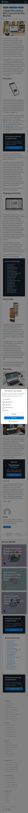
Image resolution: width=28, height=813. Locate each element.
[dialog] (14, 406)
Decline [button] (14, 414)
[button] (14, 421)
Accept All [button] (14, 417)
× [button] (25, 390)
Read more (19, 396)
